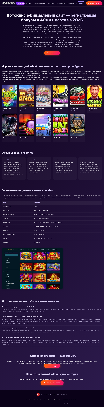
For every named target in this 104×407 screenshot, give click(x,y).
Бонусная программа (39, 3)
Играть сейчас (52, 53)
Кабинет (81, 3)
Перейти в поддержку (52, 366)
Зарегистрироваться (94, 3)
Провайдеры (70, 3)
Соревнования (61, 3)
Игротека (28, 3)
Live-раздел (20, 3)
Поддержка (51, 3)
